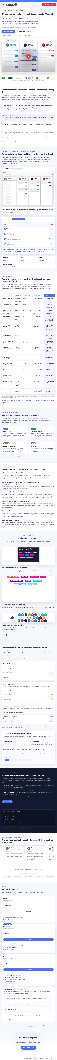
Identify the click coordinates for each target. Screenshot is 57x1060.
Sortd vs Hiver (16, 400)
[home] (11, 4)
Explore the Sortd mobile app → (43, 635)
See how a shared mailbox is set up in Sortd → (12, 456)
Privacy (41, 1058)
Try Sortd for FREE (49, 4)
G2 (35, 869)
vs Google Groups (40, 400)
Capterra (40, 869)
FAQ (47, 1058)
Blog (51, 1058)
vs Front (23, 400)
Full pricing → (33, 1026)
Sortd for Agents (7, 801)
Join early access (9, 1019)
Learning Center (27, 1058)
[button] (3, 4)
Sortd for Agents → (9, 526)
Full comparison (23, 488)
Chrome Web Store (29, 869)
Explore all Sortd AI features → (16, 727)
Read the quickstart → (20, 802)
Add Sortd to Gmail (8, 31)
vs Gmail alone (48, 400)
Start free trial (28, 939)
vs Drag (33, 400)
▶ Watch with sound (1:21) (24, 31)
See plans (28, 911)
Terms (35, 1058)
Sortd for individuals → (7, 507)
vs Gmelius (28, 400)
